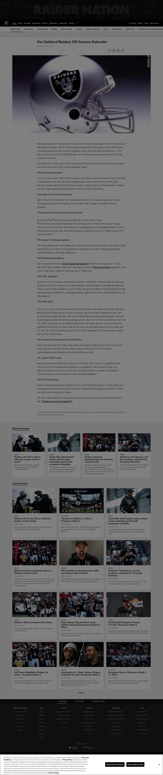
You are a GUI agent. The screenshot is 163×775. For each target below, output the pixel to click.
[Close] (159, 764)
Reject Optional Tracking (114, 764)
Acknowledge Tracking (135, 764)
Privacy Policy (67, 760)
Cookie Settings (53, 773)
